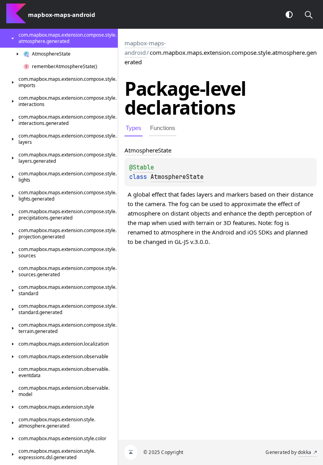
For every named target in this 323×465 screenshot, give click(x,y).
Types (133, 128)
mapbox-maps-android (145, 47)
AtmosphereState (177, 177)
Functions (162, 128)
